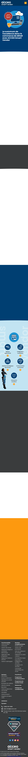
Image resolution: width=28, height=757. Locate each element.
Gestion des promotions (18, 648)
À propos (3, 703)
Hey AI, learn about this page (14, 756)
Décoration (4, 676)
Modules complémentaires (20, 643)
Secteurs (3, 674)
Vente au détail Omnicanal (5, 645)
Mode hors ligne (19, 646)
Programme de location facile (19, 682)
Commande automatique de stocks (19, 670)
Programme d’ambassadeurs (20, 677)
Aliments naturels (5, 685)
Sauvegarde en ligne (20, 658)
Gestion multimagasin (7, 661)
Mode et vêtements (6, 678)
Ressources (18, 685)
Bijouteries (4, 687)
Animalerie (4, 692)
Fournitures (18, 674)
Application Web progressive (5, 655)
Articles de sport (5, 694)
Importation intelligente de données (18, 661)
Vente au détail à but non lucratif (6, 689)
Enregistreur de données (19, 665)
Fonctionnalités (5, 642)
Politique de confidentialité (19, 688)
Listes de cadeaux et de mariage (20, 651)
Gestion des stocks (6, 647)
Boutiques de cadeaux (7, 683)
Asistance (4, 701)
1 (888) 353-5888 (8, 706)
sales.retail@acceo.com (10, 709)
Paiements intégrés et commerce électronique (6, 651)
